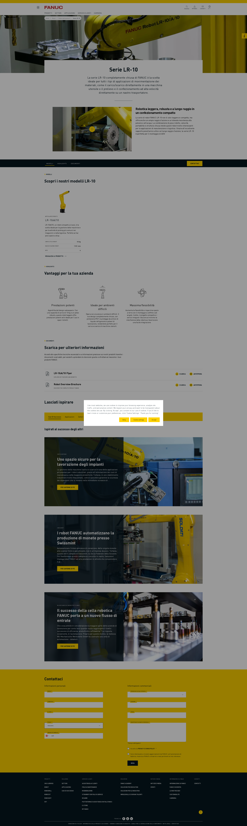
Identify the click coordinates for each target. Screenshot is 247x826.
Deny (124, 420)
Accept (154, 420)
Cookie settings (139, 420)
